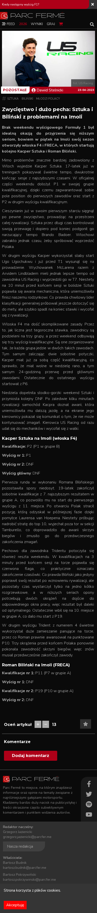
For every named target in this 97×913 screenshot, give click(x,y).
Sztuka (13, 99)
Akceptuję (15, 905)
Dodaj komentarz (30, 755)
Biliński (27, 99)
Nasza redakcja (20, 846)
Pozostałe (15, 90)
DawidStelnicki (50, 90)
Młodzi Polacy (48, 99)
